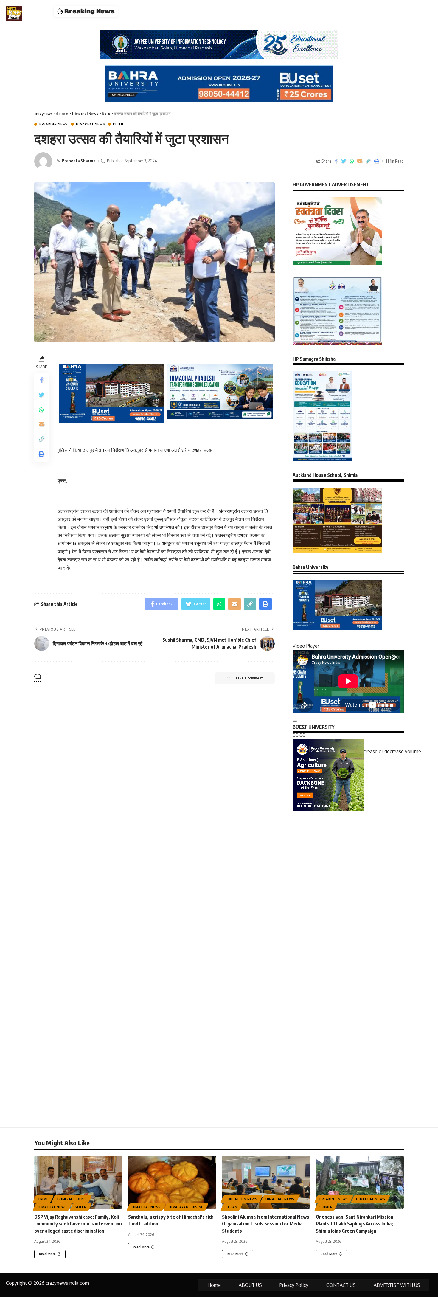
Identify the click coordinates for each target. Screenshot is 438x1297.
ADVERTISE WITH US (397, 1285)
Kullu (118, 124)
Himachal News (90, 124)
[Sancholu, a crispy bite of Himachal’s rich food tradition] (172, 1182)
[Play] (295, 721)
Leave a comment (248, 678)
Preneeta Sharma (79, 160)
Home (214, 1285)
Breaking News (53, 124)
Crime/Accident (72, 1199)
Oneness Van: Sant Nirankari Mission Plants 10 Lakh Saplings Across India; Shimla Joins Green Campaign (354, 1224)
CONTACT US (341, 1285)
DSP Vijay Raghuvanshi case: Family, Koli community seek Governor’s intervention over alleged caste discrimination (78, 1224)
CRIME (43, 1199)
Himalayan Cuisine (186, 1207)
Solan (81, 1207)
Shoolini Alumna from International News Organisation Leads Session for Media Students (265, 1224)
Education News (241, 1199)
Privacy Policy (293, 1285)
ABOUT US (250, 1285)
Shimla (325, 1207)
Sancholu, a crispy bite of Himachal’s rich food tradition (186, 11)
